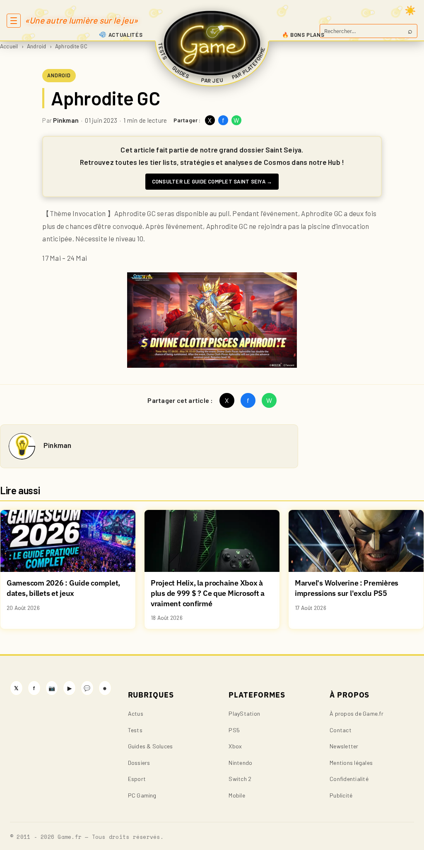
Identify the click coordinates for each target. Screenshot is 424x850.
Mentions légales (351, 762)
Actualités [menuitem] (125, 34)
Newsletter (344, 746)
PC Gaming (142, 795)
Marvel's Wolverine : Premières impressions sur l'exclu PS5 (346, 588)
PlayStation (244, 713)
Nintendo (240, 762)
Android (36, 46)
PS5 (234, 729)
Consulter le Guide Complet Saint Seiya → (212, 181)
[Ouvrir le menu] (14, 21)
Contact (341, 729)
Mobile (237, 795)
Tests (135, 729)
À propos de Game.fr (356, 713)
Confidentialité (349, 778)
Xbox (235, 746)
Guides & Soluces (150, 746)
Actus (135, 713)
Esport (137, 778)
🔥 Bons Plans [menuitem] (303, 34)
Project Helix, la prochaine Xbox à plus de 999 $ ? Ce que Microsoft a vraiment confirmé (208, 593)
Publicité (341, 795)
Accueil (9, 46)
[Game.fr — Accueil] (212, 43)
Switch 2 (240, 778)
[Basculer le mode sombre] (410, 10)
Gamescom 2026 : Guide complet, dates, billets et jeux (63, 588)
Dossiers (139, 762)
